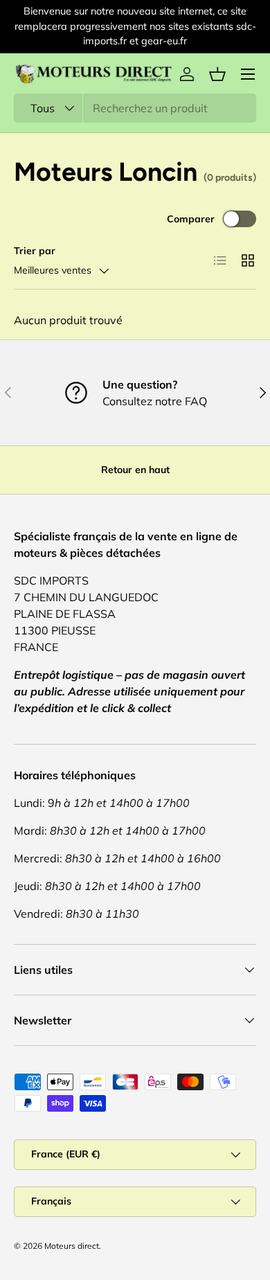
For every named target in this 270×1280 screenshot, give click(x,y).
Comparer (191, 219)
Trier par (34, 251)
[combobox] (135, 108)
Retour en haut (135, 469)
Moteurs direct (71, 1246)
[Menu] (248, 74)
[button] (217, 74)
